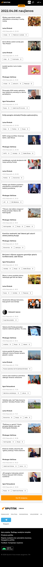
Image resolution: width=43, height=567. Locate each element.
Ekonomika (16, 177)
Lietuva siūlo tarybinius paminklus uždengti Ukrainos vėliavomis (13, 376)
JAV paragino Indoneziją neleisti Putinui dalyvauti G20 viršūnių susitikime (13, 475)
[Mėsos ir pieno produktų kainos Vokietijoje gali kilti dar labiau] (34, 279)
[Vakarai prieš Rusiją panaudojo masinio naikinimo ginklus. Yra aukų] (34, 331)
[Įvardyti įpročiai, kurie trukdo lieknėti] (34, 70)
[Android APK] (7, 548)
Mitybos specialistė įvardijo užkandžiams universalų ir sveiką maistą (13, 19)
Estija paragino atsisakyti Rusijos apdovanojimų (20, 115)
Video (5, 59)
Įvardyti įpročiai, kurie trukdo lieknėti (12, 67)
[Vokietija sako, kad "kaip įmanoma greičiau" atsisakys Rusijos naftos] (34, 404)
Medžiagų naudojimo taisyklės (21, 532)
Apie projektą (5, 532)
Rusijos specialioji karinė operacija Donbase (15, 369)
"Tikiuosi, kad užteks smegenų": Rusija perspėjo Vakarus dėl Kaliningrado (13, 210)
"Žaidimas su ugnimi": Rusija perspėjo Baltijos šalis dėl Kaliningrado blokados (12, 426)
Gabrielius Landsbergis (9, 393)
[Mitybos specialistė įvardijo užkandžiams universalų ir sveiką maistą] (34, 21)
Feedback (4, 543)
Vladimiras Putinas (8, 466)
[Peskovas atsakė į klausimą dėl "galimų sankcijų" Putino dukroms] (34, 452)
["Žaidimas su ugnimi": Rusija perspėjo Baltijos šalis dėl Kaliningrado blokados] (34, 428)
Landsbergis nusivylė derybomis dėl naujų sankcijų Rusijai (14, 161)
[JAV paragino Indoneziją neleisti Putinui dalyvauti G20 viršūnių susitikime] (34, 477)
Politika (14, 129)
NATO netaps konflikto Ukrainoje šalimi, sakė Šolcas (13, 137)
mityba (5, 35)
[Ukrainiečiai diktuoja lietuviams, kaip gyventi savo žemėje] (34, 303)
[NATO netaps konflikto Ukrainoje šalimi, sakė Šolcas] (34, 140)
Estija (4, 129)
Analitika (5, 344)
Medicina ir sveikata (18, 35)
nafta (26, 417)
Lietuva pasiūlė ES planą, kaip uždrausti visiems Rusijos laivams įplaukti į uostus (13, 353)
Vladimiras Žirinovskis (19, 108)
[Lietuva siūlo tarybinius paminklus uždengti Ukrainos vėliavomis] (34, 379)
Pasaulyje (26, 83)
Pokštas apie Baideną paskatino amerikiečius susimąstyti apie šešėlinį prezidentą (12, 186)
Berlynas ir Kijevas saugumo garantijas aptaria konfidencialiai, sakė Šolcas (19, 256)
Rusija (5, 108)
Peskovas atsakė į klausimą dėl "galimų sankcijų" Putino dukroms (13, 449)
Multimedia (15, 59)
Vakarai (28, 226)
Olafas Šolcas (27, 153)
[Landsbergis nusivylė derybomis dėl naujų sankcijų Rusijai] (34, 164)
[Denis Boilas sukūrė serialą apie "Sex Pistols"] (34, 45)
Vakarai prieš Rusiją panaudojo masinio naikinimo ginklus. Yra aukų (14, 328)
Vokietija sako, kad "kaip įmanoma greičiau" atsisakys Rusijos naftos (13, 401)
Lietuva (24, 393)
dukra (21, 466)
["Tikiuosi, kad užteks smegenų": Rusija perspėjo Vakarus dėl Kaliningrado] (34, 213)
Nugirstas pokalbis (8, 320)
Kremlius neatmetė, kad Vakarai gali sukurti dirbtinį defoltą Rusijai (18, 234)
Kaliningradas (7, 226)
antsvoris (15, 83)
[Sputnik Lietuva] (6, 3)
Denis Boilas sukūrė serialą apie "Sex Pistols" (13, 42)
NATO (5, 153)
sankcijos (18, 247)
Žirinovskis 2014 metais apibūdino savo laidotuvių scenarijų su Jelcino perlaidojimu (14, 92)
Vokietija (15, 153)
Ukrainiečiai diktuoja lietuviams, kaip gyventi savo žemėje (13, 301)
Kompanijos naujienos (15, 543)
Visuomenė (34, 514)
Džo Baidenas (15, 202)
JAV (4, 202)
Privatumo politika (7, 535)
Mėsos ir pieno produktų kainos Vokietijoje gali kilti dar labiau (12, 276)
